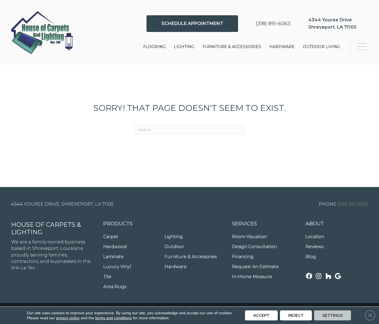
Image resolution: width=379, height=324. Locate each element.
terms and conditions (113, 318)
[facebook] (309, 276)
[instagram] (318, 276)
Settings (332, 315)
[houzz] (328, 276)
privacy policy (68, 318)
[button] (192, 23)
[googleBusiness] (338, 276)
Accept (261, 315)
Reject (296, 315)
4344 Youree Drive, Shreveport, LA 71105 (62, 204)
